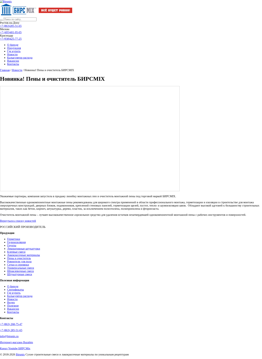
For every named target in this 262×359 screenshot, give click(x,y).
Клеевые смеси (16, 251)
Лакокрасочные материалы (23, 255)
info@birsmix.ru (9, 336)
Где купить (13, 51)
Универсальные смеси (20, 267)
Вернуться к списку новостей (18, 220)
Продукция (14, 48)
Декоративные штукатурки (23, 248)
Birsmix (20, 354)
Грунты (11, 245)
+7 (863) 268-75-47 (11, 324)
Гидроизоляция (16, 242)
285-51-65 (11, 25)
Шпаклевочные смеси (20, 271)
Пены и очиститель (19, 258)
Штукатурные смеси (19, 274)
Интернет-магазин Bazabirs (16, 342)
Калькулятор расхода (19, 296)
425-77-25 (11, 38)
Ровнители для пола (19, 261)
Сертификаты (15, 289)
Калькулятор (19, 57)
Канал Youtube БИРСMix (15, 348)
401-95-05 (11, 32)
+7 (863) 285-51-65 (11, 330)
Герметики (13, 239)
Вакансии (13, 60)
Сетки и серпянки (18, 264)
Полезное (13, 305)
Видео (11, 302)
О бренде (12, 44)
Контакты (13, 64)
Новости (12, 54)
